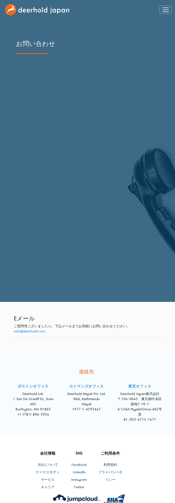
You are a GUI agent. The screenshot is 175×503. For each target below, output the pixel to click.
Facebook (79, 464)
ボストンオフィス (33, 386)
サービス (48, 479)
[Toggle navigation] (166, 10)
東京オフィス (139, 386)
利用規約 (110, 464)
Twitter (79, 487)
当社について (48, 464)
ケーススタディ (48, 472)
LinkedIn (79, 472)
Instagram (79, 479)
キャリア (48, 487)
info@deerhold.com (29, 331)
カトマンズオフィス (86, 386)
